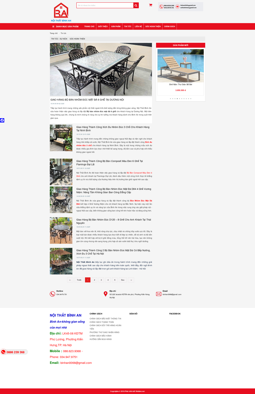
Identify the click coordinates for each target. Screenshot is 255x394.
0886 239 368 (15, 352)
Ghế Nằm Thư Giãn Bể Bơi (180, 84)
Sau (122, 280)
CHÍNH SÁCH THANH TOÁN (102, 322)
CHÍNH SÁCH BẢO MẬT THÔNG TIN (105, 318)
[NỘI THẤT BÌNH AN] (61, 12)
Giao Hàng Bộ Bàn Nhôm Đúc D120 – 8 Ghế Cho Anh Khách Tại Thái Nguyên (113, 221)
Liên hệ (138, 26)
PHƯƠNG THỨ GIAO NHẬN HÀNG (105, 332)
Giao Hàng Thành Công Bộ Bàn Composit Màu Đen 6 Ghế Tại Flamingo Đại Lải (109, 162)
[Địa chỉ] (105, 294)
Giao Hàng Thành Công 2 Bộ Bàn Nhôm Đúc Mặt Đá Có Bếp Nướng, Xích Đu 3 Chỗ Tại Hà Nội (113, 251)
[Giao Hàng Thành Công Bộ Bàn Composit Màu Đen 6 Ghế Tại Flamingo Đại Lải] (61, 172)
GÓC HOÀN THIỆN (153, 26)
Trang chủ (89, 26)
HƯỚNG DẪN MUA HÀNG (101, 339)
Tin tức (127, 26)
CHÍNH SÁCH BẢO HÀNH (100, 335)
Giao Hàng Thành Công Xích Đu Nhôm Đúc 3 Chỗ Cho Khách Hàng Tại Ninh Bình (112, 128)
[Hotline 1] (180, 6)
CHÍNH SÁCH (169, 26)
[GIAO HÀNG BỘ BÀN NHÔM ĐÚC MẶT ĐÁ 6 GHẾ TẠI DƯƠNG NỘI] (101, 69)
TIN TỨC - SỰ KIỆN (59, 38)
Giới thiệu (103, 26)
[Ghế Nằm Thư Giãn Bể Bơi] (181, 65)
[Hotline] (52, 294)
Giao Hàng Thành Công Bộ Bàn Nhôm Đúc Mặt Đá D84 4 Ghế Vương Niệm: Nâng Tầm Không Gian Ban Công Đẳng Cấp (113, 190)
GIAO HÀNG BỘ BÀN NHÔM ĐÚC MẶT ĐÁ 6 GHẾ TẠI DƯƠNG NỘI (87, 99)
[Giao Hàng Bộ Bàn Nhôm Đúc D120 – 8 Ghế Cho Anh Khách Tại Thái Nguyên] (61, 230)
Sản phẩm (116, 26)
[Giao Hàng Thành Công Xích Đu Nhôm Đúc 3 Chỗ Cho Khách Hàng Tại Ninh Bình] (61, 138)
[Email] (158, 294)
